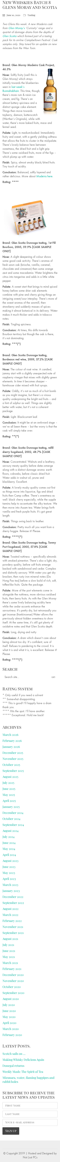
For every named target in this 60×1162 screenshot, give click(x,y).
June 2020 (9, 1011)
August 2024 (10, 831)
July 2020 (8, 1005)
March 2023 (10, 885)
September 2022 (13, 903)
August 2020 (10, 999)
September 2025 (13, 771)
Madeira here (44, 176)
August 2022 (10, 909)
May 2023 (8, 873)
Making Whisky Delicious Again (23, 1060)
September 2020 (13, 993)
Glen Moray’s (16, 28)
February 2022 (12, 921)
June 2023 (8, 867)
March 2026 (10, 735)
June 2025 (8, 789)
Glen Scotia (9, 36)
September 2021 (13, 933)
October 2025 (11, 765)
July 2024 (8, 837)
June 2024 (9, 843)
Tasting (31, 15)
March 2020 (10, 1029)
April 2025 (9, 801)
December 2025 (12, 753)
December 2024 (12, 813)
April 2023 (9, 879)
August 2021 (10, 939)
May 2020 (9, 1017)
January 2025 (11, 807)
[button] (56, 5)
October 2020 (11, 987)
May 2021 (8, 957)
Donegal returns (13, 1066)
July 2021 (8, 945)
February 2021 (11, 969)
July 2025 (8, 783)
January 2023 (11, 891)
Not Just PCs (30, 1157)
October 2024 (11, 819)
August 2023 (10, 861)
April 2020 (9, 1023)
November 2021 (12, 927)
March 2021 (10, 963)
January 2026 (11, 747)
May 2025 (8, 795)
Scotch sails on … (14, 1054)
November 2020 (13, 981)
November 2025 (12, 759)
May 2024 (8, 849)
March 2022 (10, 915)
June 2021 (8, 951)
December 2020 (13, 975)
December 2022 (12, 897)
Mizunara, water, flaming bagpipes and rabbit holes (28, 1080)
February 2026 (12, 741)
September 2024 (13, 825)
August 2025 (10, 777)
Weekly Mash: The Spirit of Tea (22, 1072)
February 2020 (12, 1035)
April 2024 (9, 855)
